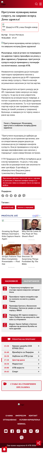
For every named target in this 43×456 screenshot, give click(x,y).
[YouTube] (6, 431)
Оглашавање (10, 420)
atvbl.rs (5, 185)
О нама (9, 416)
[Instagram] (18, 431)
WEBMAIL (21, 424)
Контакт (33, 416)
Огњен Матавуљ (16, 35)
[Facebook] (12, 431)
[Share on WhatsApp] (19, 195)
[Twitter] (24, 431)
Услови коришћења (29, 420)
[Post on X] (15, 195)
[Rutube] (31, 431)
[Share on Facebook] (7, 195)
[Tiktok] (37, 431)
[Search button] (36, 4)
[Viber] (21, 438)
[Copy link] (2, 195)
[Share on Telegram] (11, 195)
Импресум (20, 416)
